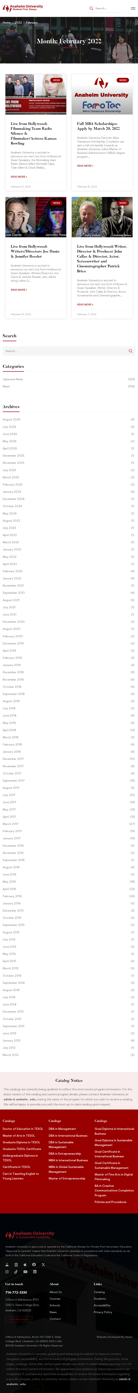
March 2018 (68, 737)
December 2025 (68, 455)
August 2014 (68, 990)
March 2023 (68, 542)
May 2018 (68, 723)
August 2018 (68, 701)
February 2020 (68, 636)
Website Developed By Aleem (115, 1336)
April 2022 (68, 564)
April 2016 (69, 889)
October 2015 (68, 917)
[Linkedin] (35, 1272)
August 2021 (68, 600)
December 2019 (68, 643)
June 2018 (68, 715)
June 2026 (68, 434)
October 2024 (68, 506)
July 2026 (68, 427)
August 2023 (68, 520)
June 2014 (68, 1004)
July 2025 (68, 470)
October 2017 (68, 773)
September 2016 (68, 860)
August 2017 (68, 788)
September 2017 (69, 780)
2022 (18, 22)
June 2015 (68, 946)
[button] (18, 1319)
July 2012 (68, 1047)
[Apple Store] (25, 1264)
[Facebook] (34, 1264)
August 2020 (68, 629)
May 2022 (68, 557)
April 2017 (69, 816)
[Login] (7, 1264)
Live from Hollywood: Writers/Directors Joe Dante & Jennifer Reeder (35, 252)
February (32, 22)
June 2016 (68, 874)
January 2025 (68, 491)
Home (7, 22)
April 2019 (68, 650)
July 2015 (68, 939)
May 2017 (69, 809)
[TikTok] (16, 1272)
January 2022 (68, 578)
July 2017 (69, 795)
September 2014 (68, 983)
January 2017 (69, 838)
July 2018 (68, 708)
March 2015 (68, 968)
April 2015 (68, 961)
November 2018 (68, 679)
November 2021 (68, 585)
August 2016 (68, 867)
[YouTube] (25, 1272)
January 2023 (68, 549)
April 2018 (69, 730)
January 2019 (68, 665)
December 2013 (68, 1011)
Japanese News (69, 379)
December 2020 (68, 621)
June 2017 (69, 802)
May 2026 (68, 441)
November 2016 (68, 853)
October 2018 (68, 687)
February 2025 (68, 484)
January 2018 (68, 751)
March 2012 (68, 1055)
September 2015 (68, 925)
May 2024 (68, 513)
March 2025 (68, 477)
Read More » (19, 176)
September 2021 (68, 592)
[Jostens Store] (16, 1264)
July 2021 (68, 607)
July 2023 (68, 528)
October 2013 (68, 1019)
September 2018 (68, 694)
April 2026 (68, 448)
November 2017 (68, 766)
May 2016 (69, 881)
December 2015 (68, 910)
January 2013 (68, 1040)
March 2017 (69, 824)
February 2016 (69, 896)
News (69, 386)
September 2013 (68, 1026)
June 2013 (68, 1033)
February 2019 (68, 658)
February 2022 (68, 571)
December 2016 (68, 845)
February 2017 (69, 831)
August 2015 (68, 932)
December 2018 (68, 672)
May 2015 (68, 954)
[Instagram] (7, 1272)
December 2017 (69, 759)
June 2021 (68, 614)
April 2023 (68, 535)
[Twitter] (43, 1264)
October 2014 (68, 975)
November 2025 (68, 463)
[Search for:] (108, 8)
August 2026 (68, 419)
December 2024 (68, 499)
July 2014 (68, 997)
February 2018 (68, 744)
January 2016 (68, 903)
